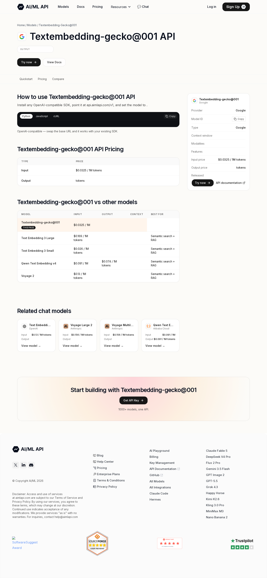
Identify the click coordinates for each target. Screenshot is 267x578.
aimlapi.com (22, 497)
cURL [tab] (56, 116)
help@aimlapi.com (66, 516)
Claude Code (159, 493)
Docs (80, 7)
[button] (121, 7)
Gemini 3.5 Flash (218, 468)
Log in (211, 7)
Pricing (97, 7)
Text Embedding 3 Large (37, 238)
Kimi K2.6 (212, 499)
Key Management (162, 462)
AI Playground (159, 450)
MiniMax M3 (215, 511)
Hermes (155, 499)
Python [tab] (26, 116)
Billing (154, 456)
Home (21, 25)
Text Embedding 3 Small (37, 250)
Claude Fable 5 (216, 450)
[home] (32, 7)
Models (63, 7)
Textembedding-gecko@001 (40, 222)
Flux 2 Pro (213, 462)
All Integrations (160, 487)
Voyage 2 (27, 275)
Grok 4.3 (212, 487)
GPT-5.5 (212, 480)
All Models (157, 481)
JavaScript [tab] (42, 116)
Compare (58, 79)
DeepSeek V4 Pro (218, 456)
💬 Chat (143, 7)
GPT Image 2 (215, 474)
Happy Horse (215, 493)
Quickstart (26, 79)
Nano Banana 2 (217, 517)
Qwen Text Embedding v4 (38, 263)
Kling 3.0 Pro (215, 505)
